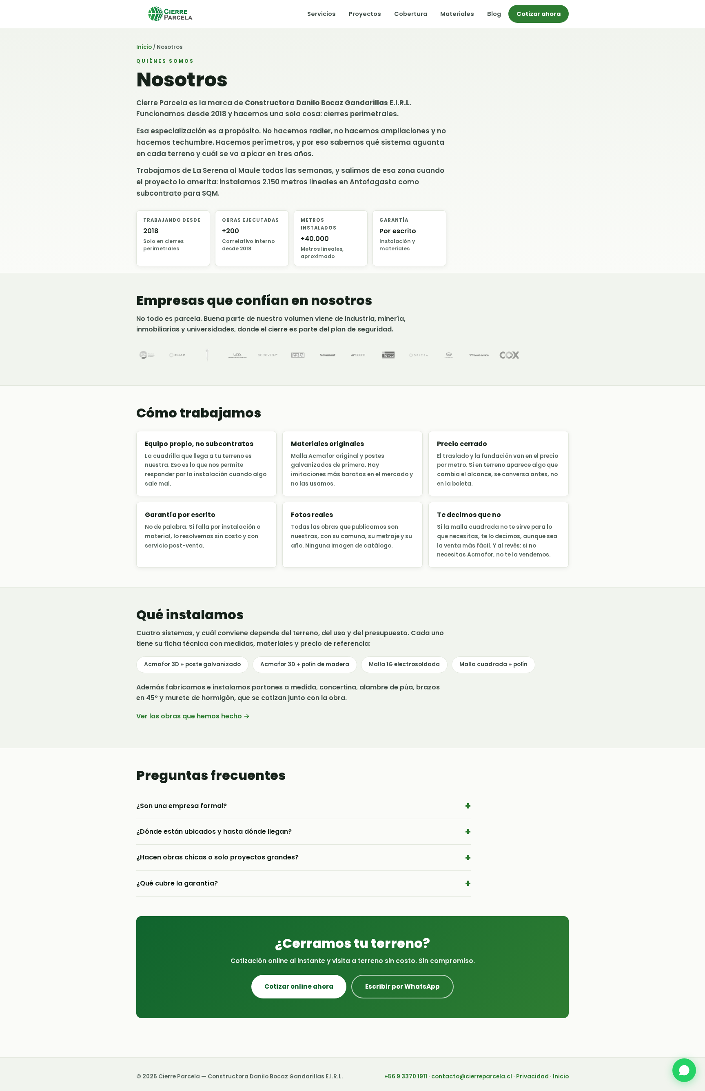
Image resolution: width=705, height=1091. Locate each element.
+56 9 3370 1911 (405, 1076)
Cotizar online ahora (298, 986)
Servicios (321, 14)
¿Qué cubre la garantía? (177, 883)
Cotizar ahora (539, 14)
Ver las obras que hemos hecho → (193, 716)
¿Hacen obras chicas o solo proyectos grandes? (217, 857)
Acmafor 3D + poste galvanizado (192, 664)
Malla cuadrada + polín (493, 664)
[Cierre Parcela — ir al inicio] (170, 14)
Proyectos (365, 14)
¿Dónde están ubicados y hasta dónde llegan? (214, 831)
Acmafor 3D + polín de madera (304, 664)
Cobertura (410, 14)
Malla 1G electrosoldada (404, 664)
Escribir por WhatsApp (402, 986)
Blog (494, 14)
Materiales (457, 14)
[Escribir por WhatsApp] (684, 1070)
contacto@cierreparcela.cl (471, 1076)
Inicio (144, 47)
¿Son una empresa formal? (181, 806)
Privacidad (532, 1076)
